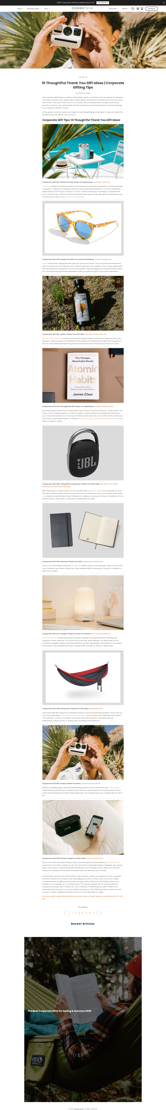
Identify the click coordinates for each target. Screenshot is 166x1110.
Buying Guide (34, 8)
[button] (132, 8)
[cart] (141, 8)
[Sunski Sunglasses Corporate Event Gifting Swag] (83, 255)
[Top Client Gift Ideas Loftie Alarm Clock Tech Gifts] (83, 854)
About (126, 8)
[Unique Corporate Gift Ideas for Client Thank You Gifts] (83, 330)
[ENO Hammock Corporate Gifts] (83, 704)
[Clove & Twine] (82, 9)
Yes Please (114, 3)
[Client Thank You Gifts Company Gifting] (83, 557)
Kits (47, 8)
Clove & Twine (78, 1109)
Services (114, 8)
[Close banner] (163, 3)
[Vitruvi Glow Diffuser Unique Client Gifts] (83, 629)
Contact (151, 9)
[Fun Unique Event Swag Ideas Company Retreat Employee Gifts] (83, 779)
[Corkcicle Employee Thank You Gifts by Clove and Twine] (83, 178)
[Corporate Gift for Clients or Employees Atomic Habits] (83, 402)
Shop (21, 8)
